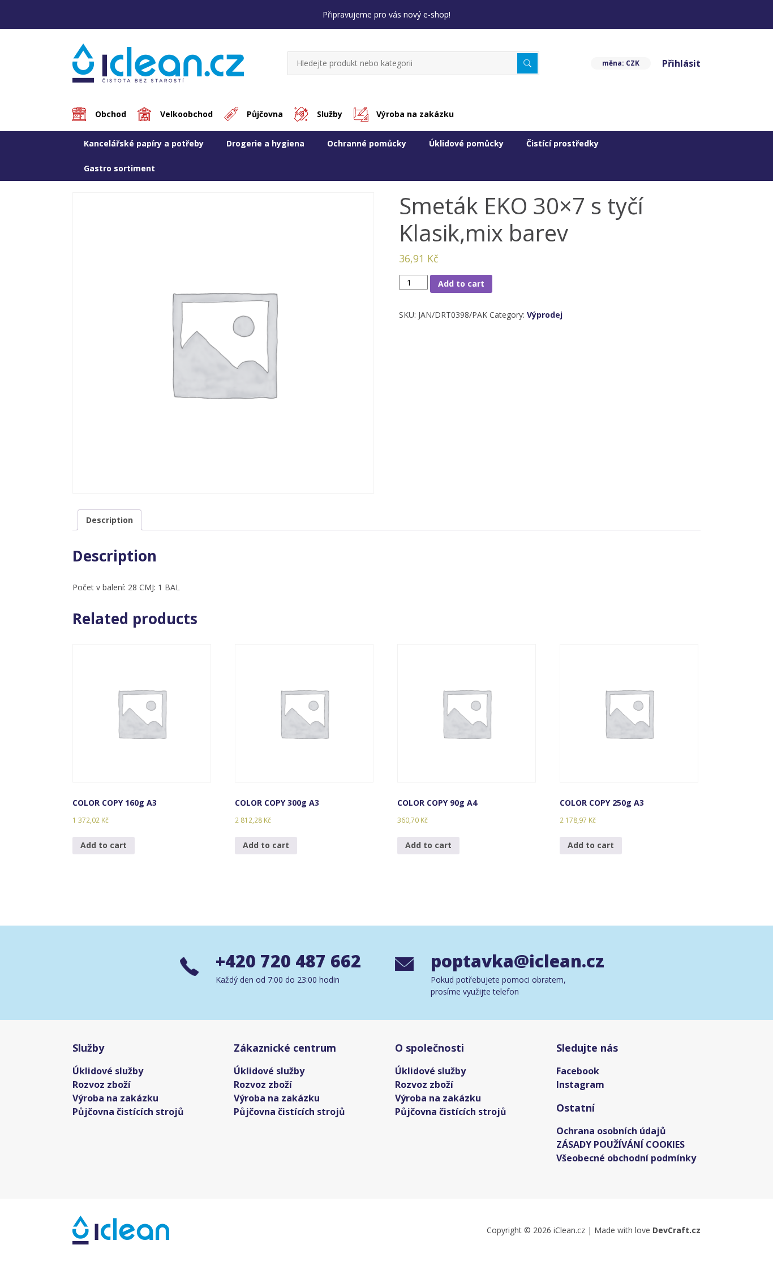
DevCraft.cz (676, 1230)
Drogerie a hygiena (265, 143)
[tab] (109, 519)
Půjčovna (265, 114)
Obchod (110, 114)
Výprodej (544, 314)
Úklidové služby (107, 1071)
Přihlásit (681, 63)
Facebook (577, 1071)
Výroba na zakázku (415, 114)
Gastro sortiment (119, 168)
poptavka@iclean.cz (512, 961)
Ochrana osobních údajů (611, 1131)
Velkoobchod (186, 114)
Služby (329, 114)
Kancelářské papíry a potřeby (144, 143)
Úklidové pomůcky (466, 143)
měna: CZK (620, 63)
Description (109, 520)
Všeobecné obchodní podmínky (626, 1158)
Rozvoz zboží (101, 1084)
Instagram (580, 1084)
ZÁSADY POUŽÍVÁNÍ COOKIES (620, 1144)
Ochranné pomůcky (366, 143)
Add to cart (461, 283)
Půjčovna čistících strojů (128, 1111)
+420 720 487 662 (288, 961)
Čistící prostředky (562, 143)
